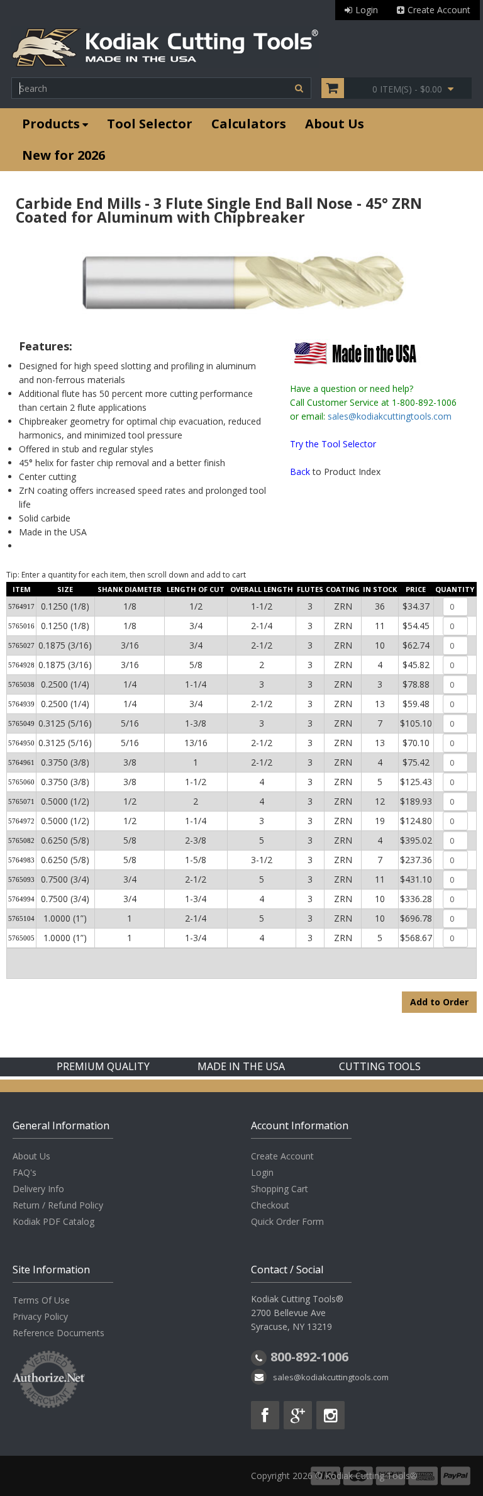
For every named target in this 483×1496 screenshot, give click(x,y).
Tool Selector (149, 123)
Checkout (270, 1205)
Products (51, 123)
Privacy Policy (40, 1316)
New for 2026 (63, 155)
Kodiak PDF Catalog (53, 1221)
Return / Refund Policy (58, 1205)
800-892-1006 (309, 1356)
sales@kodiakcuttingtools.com (390, 416)
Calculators (248, 123)
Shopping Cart (279, 1189)
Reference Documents (58, 1333)
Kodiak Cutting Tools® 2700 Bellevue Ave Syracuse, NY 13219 (297, 1312)
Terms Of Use (41, 1300)
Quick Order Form (287, 1221)
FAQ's (24, 1172)
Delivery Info (38, 1189)
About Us (334, 123)
